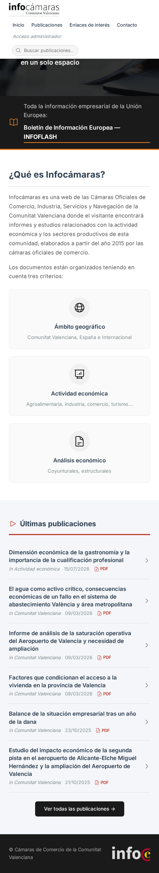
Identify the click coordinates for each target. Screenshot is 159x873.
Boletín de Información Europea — (72, 132)
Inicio (18, 25)
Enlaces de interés (90, 25)
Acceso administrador (37, 36)
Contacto (127, 25)
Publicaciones (46, 25)
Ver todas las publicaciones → (79, 809)
